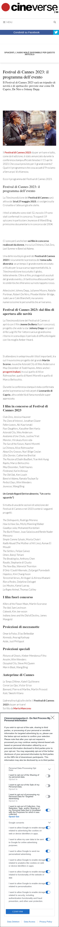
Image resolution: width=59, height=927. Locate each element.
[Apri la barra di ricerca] (55, 22)
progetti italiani (11, 371)
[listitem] (29, 769)
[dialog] (29, 820)
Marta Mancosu (22, 708)
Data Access (29, 921)
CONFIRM (17, 912)
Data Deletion (13, 921)
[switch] (48, 776)
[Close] (53, 718)
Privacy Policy (46, 921)
